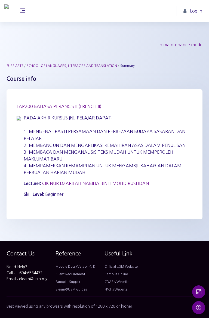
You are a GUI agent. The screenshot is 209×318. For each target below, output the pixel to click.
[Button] (198, 291)
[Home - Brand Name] (6, 11)
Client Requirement (70, 274)
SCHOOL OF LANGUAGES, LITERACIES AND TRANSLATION (72, 65)
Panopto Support (69, 281)
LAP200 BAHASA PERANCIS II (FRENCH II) (59, 106)
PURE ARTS (15, 65)
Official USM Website (121, 266)
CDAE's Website (116, 281)
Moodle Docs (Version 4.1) (75, 266)
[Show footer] (198, 307)
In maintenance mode (180, 44)
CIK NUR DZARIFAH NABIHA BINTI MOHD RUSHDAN (95, 183)
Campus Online (116, 274)
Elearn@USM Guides (71, 289)
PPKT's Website (115, 289)
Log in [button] (196, 11)
